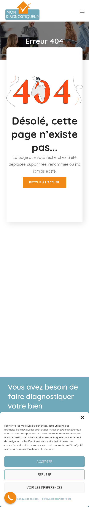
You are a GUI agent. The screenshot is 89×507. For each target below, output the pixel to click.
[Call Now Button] (10, 498)
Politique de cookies (27, 498)
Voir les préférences (44, 487)
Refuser (44, 475)
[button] (82, 417)
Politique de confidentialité (56, 498)
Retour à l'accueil (44, 182)
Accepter (44, 462)
